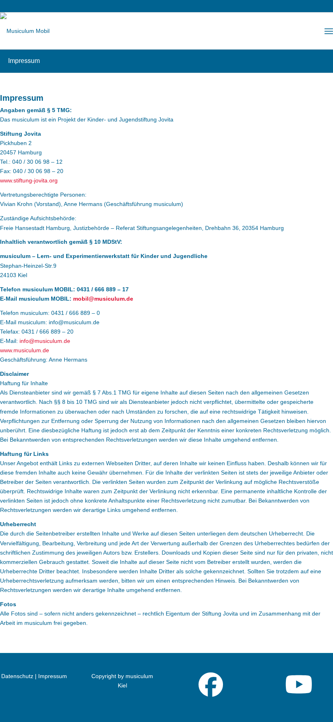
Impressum (24, 60)
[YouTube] (299, 691)
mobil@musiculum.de (103, 298)
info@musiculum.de (44, 341)
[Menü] (328, 31)
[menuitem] (328, 31)
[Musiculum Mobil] (25, 31)
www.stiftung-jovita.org (29, 180)
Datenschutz (18, 676)
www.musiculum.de (24, 350)
